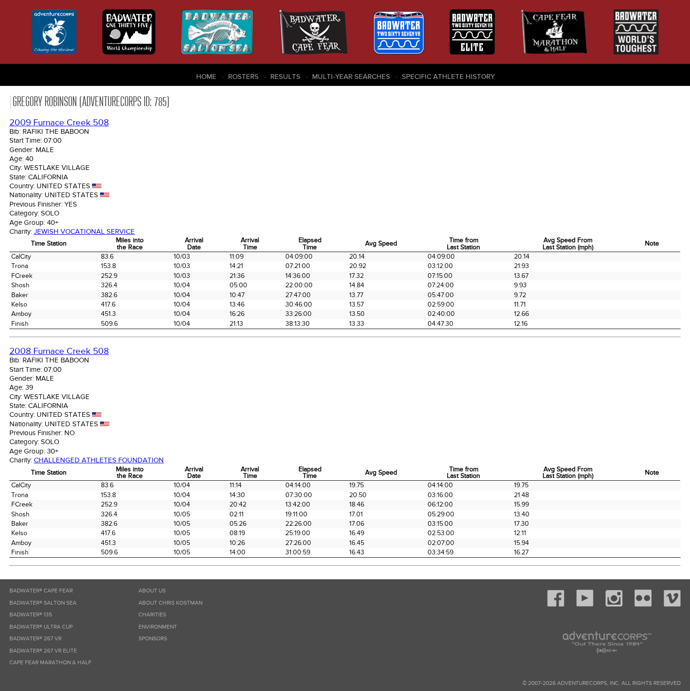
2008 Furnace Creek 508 (59, 351)
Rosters (243, 76)
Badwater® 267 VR (35, 639)
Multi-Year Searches (351, 76)
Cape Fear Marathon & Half (50, 663)
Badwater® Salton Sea (43, 603)
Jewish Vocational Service (84, 231)
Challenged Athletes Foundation (99, 460)
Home (206, 76)
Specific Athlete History (448, 76)
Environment (157, 627)
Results (285, 76)
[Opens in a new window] (555, 605)
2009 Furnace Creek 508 (59, 122)
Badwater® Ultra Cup (41, 627)
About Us (152, 591)
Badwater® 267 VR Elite (43, 651)
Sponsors (152, 639)
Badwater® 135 (30, 615)
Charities (152, 615)
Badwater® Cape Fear (41, 591)
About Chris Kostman (170, 603)
